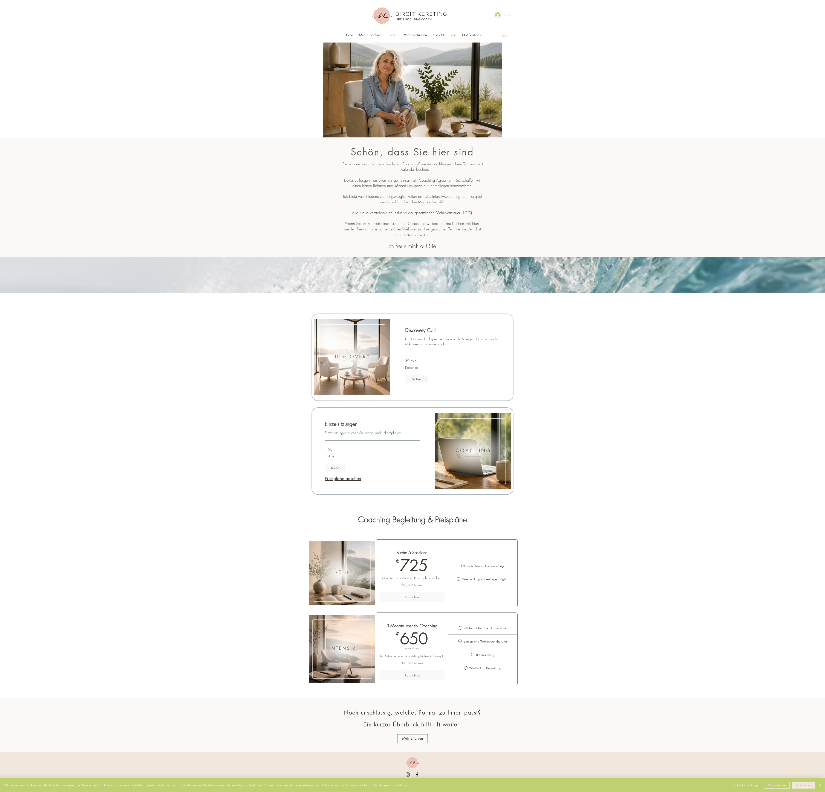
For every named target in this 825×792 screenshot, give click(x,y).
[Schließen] (819, 785)
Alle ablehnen (776, 785)
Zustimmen (803, 785)
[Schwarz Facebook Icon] (417, 774)
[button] (505, 35)
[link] (452, 330)
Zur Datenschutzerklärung (391, 785)
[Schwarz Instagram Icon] (408, 774)
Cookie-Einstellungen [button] (746, 785)
